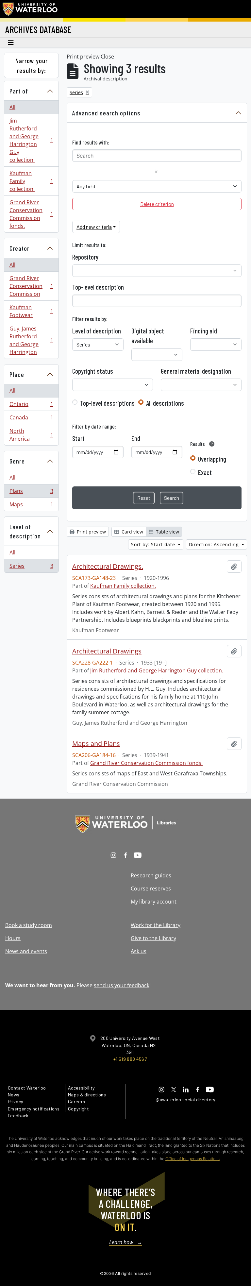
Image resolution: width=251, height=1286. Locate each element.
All (12, 107)
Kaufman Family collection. (31, 181)
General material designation (196, 371)
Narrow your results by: (31, 65)
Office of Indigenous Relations (192, 1158)
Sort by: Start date (153, 544)
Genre (17, 461)
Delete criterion (157, 204)
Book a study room (28, 925)
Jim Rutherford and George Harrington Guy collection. (31, 140)
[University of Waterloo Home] (30, 9)
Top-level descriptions (107, 403)
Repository (85, 257)
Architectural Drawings (107, 651)
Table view (167, 532)
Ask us (138, 951)
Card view (131, 532)
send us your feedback (121, 985)
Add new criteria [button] (94, 227)
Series (31, 567)
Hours (13, 938)
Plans (31, 492)
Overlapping (212, 459)
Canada (31, 419)
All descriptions (165, 403)
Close (107, 56)
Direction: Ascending (215, 544)
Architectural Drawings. (107, 566)
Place (16, 374)
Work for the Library (155, 925)
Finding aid (203, 331)
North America (31, 434)
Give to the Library (153, 938)
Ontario (31, 405)
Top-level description (98, 287)
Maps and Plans (96, 744)
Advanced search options (106, 113)
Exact (205, 472)
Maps (31, 506)
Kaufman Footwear (31, 311)
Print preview (90, 532)
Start (78, 438)
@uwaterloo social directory (186, 1099)
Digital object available (147, 336)
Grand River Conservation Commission (31, 286)
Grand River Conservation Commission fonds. (31, 214)
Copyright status (92, 371)
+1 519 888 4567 (130, 1059)
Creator (19, 248)
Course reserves (151, 888)
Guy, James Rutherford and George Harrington (31, 340)
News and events (26, 951)
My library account (153, 901)
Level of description (25, 531)
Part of (18, 91)
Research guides (151, 875)
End (135, 438)
